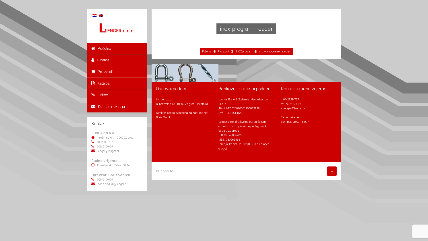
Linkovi (103, 95)
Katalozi (103, 83)
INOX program (243, 51)
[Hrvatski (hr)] (95, 15)
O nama (103, 60)
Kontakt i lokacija (111, 106)
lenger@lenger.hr (294, 108)
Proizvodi (105, 72)
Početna (104, 48)
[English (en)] (101, 15)
